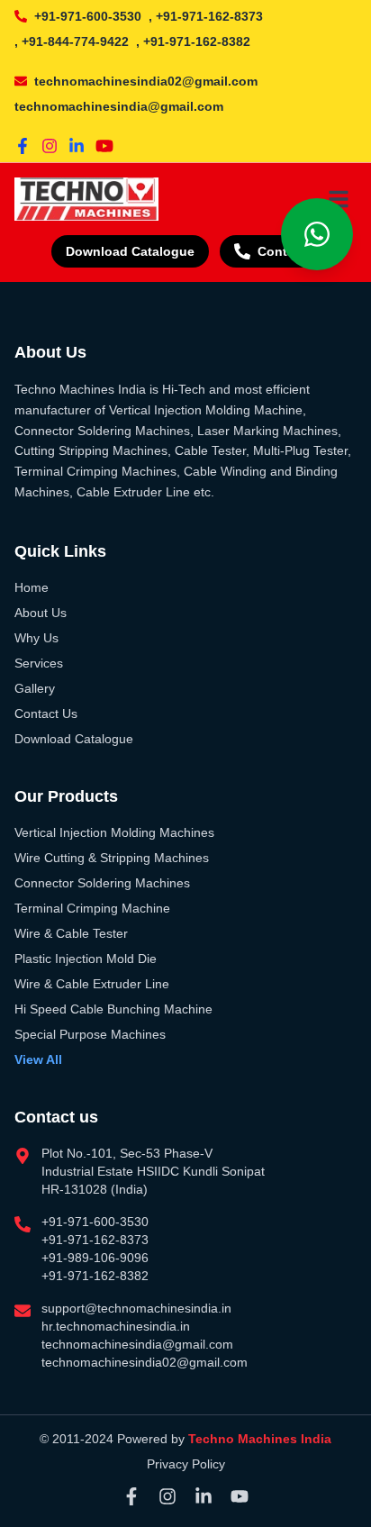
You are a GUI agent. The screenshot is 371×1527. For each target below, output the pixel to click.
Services (38, 663)
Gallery (34, 688)
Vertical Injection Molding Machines (114, 832)
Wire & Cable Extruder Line (91, 984)
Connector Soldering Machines (102, 883)
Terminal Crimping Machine (92, 908)
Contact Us (45, 713)
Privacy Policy (186, 1464)
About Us (40, 612)
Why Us (36, 638)
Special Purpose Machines (90, 1034)
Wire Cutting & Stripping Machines (111, 857)
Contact (282, 251)
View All (38, 1059)
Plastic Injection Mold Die (85, 958)
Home (31, 587)
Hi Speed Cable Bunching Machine (113, 1009)
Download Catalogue (130, 251)
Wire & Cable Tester (71, 933)
